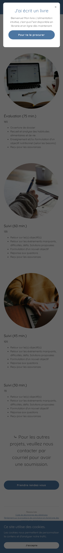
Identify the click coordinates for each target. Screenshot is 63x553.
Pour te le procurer (31, 34)
